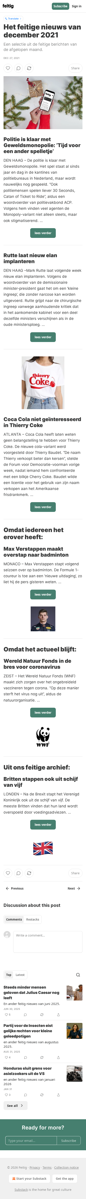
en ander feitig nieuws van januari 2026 (29, 1081)
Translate (13, 18)
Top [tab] (8, 975)
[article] (43, 1001)
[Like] (8, 68)
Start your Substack (31, 1178)
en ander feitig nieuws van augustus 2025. (31, 1044)
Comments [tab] (14, 919)
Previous (17, 888)
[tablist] (23, 919)
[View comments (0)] (18, 68)
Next (71, 888)
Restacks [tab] (32, 919)
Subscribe (60, 6)
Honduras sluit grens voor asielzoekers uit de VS (28, 1071)
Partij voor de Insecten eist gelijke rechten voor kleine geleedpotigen (28, 1030)
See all (12, 1105)
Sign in (77, 6)
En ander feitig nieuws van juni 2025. (32, 1003)
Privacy (35, 1167)
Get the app (65, 1178)
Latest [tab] (20, 975)
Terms (47, 1167)
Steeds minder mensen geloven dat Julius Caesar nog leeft (31, 992)
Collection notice (66, 1167)
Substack (21, 1189)
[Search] (78, 974)
